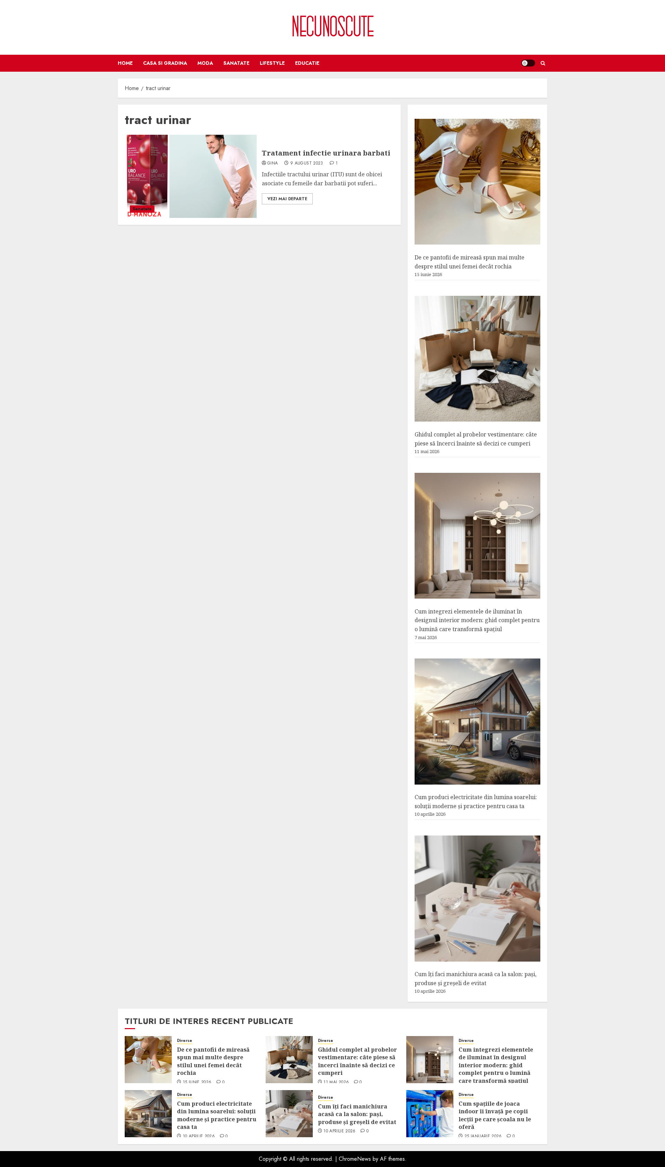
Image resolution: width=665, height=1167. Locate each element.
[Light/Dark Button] (528, 63)
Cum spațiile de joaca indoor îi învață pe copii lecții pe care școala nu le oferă (495, 1115)
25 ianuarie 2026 (483, 1136)
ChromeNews (355, 1159)
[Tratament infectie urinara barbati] (191, 176)
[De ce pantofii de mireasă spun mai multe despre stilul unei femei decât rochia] (477, 181)
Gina (272, 163)
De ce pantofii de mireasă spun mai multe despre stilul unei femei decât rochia (213, 1061)
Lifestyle (272, 63)
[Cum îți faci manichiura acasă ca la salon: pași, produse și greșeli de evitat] (477, 898)
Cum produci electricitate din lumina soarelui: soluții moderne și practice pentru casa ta (216, 1115)
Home (125, 63)
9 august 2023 (306, 163)
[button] (543, 63)
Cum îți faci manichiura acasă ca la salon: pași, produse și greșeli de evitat (357, 1114)
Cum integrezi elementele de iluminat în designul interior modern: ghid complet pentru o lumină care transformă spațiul (477, 620)
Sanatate (236, 63)
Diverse (184, 1041)
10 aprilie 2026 (199, 1136)
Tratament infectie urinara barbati (326, 153)
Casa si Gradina (165, 63)
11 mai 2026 (336, 1082)
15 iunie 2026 (197, 1082)
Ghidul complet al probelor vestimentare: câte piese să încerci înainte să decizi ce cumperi (357, 1061)
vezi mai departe (287, 199)
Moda (205, 63)
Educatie (307, 63)
